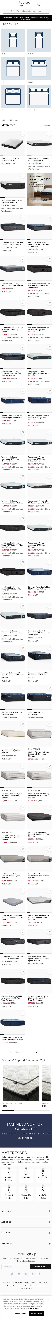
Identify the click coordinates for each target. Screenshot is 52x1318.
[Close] (48, 1299)
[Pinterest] (33, 1274)
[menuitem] (4, 4)
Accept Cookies (36, 1313)
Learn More (24, 1138)
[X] (26, 1274)
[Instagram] (12, 1274)
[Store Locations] (12, 4)
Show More (6, 1164)
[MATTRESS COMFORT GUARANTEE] (26, 1131)
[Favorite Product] (22, 133)
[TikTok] (40, 1274)
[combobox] (26, 1052)
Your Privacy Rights (26, 1288)
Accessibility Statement (14, 1286)
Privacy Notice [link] (29, 1286)
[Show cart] (47, 4)
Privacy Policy (34, 1309)
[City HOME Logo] (26, 4)
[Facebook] (19, 1274)
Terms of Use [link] (41, 1286)
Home (4, 120)
